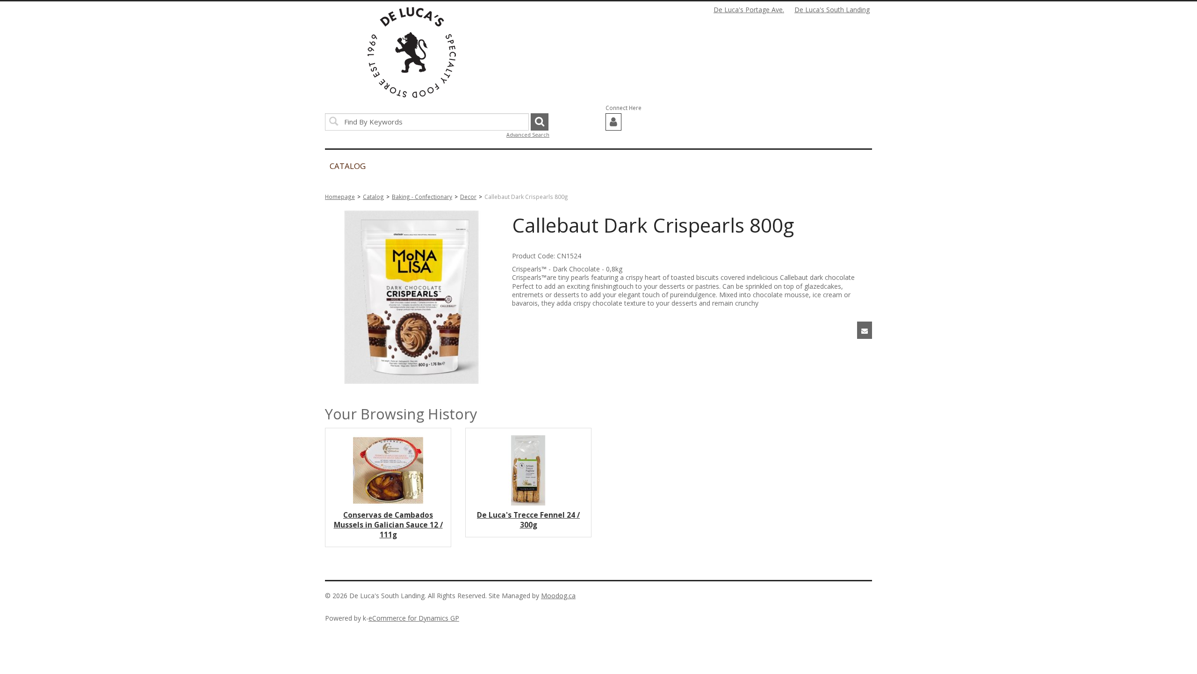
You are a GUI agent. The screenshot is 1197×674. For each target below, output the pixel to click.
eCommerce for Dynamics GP (413, 618)
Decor (468, 196)
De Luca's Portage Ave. (749, 9)
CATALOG (348, 166)
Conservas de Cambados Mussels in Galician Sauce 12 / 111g (388, 525)
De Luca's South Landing (832, 9)
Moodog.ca (558, 595)
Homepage (340, 196)
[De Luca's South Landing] (411, 52)
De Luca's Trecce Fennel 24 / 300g (528, 520)
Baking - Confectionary (422, 196)
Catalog (373, 196)
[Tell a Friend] (864, 330)
